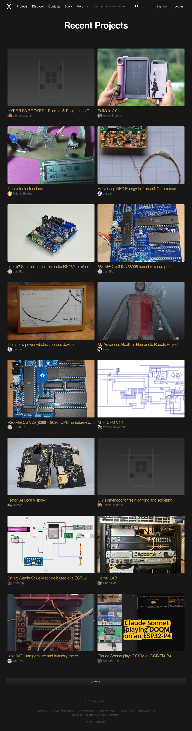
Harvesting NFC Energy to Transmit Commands (137, 188)
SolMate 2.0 (107, 110)
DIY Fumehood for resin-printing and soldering (135, 500)
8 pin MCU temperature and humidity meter (43, 656)
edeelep (18, 583)
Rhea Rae (110, 583)
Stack (68, 6)
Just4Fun (19, 271)
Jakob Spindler (113, 505)
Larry (106, 349)
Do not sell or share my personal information (96, 714)
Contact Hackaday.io (63, 710)
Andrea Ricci (111, 661)
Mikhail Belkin (22, 193)
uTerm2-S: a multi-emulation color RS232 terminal (48, 266)
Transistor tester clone (25, 188)
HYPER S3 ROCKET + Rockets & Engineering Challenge (55, 110)
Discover (38, 6)
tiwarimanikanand (115, 427)
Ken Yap (18, 661)
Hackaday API (147, 710)
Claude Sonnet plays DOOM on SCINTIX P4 (134, 656)
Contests (54, 6)
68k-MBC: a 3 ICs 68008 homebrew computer (135, 266)
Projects (22, 6)
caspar (107, 193)
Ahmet (17, 505)
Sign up (161, 6)
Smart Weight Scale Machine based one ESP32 (47, 578)
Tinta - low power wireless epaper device (41, 344)
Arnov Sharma (112, 115)
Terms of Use (107, 710)
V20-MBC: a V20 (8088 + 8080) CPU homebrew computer (55, 422)
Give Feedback (87, 710)
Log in (179, 6)
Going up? (97, 701)
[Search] (137, 6)
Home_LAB (107, 578)
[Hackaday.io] (9, 6)
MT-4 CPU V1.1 (111, 422)
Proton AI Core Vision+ (26, 500)
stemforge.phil (22, 115)
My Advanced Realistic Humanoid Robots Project (138, 344)
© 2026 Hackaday (96, 722)
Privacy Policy (127, 710)
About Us (42, 710)
